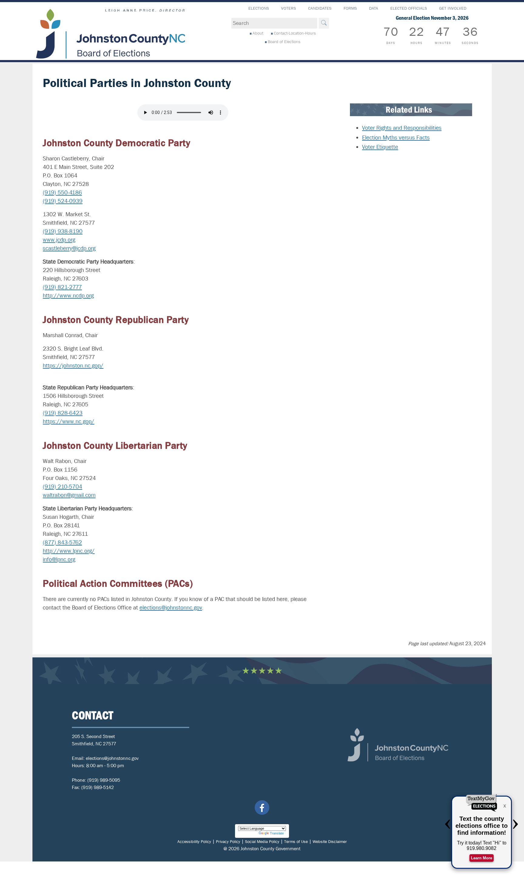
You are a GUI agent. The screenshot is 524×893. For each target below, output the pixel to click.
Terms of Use (296, 841)
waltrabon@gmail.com (69, 495)
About (258, 33)
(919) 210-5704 (62, 486)
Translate (277, 833)
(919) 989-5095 (103, 780)
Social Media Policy (262, 841)
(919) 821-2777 (62, 287)
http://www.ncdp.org (68, 295)
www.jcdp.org (59, 239)
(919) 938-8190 (62, 231)
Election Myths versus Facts (396, 137)
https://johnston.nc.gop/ (73, 365)
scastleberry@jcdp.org (69, 248)
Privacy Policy (228, 841)
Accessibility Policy (194, 841)
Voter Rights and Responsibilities (402, 128)
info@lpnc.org (59, 559)
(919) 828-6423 (62, 413)
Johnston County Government (270, 848)
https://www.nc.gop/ (68, 421)
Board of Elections (284, 41)
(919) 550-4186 (62, 192)
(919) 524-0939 (62, 201)
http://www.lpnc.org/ (69, 551)
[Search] (324, 23)
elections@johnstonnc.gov (170, 607)
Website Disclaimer (330, 841)
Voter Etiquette (380, 147)
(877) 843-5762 (62, 542)
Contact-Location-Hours (295, 33)
